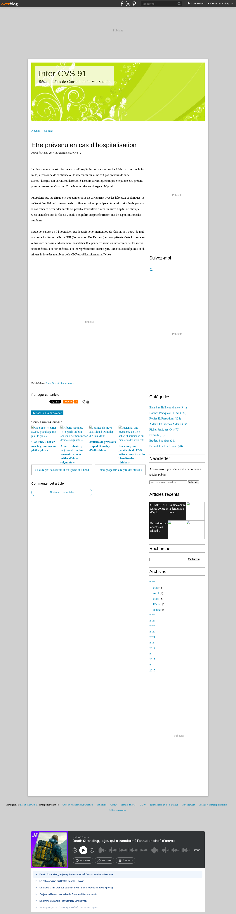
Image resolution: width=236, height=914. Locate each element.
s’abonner (85, 860)
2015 (152, 670)
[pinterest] (134, 3)
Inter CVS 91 (63, 73)
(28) (166, 446)
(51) (162, 440)
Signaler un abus (128, 804)
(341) (168, 407)
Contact (48, 130)
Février (157, 604)
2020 (152, 643)
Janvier (157, 609)
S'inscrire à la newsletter (47, 412)
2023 (152, 626)
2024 (152, 621)
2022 (152, 632)
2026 (152, 582)
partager (107, 860)
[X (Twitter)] (128, 3)
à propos (128, 860)
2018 (152, 654)
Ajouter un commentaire (62, 492)
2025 (152, 615)
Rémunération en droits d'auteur (164, 804)
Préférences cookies (117, 810)
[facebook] (122, 3)
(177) (167, 413)
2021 (152, 637)
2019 (152, 648)
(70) (164, 429)
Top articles (102, 804)
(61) (156, 435)
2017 (152, 659)
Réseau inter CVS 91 (29, 804)
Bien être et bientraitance (60, 383)
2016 (152, 665)
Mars (156, 598)
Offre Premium (188, 804)
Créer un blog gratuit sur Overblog (78, 804)
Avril (156, 593)
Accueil (35, 130)
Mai (155, 587)
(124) (165, 418)
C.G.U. (143, 804)
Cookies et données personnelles (213, 804)
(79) (168, 424)
